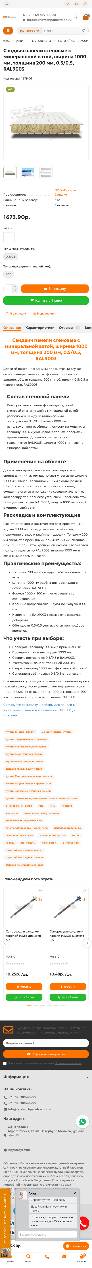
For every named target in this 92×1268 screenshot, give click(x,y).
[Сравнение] (76, 3)
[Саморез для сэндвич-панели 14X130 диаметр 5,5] (68, 907)
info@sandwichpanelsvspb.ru (49, 20)
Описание (12, 327)
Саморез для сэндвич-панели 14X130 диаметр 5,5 (67, 936)
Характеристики (39, 327)
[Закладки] (67, 3)
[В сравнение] (40, 899)
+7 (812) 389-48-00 (41, 15)
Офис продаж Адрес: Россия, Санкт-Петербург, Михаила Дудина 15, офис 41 (47, 1131)
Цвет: (7, 227)
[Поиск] (83, 30)
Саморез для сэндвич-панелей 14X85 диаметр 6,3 (23, 936)
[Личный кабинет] (85, 3)
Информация (16, 1076)
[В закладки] (40, 891)
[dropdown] (6, 3)
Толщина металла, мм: (19, 249)
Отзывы (68, 327)
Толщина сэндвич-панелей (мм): (27, 266)
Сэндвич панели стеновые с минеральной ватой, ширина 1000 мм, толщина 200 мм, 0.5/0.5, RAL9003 (46, 349)
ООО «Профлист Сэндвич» (66, 192)
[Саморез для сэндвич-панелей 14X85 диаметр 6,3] (24, 907)
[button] (5, 943)
